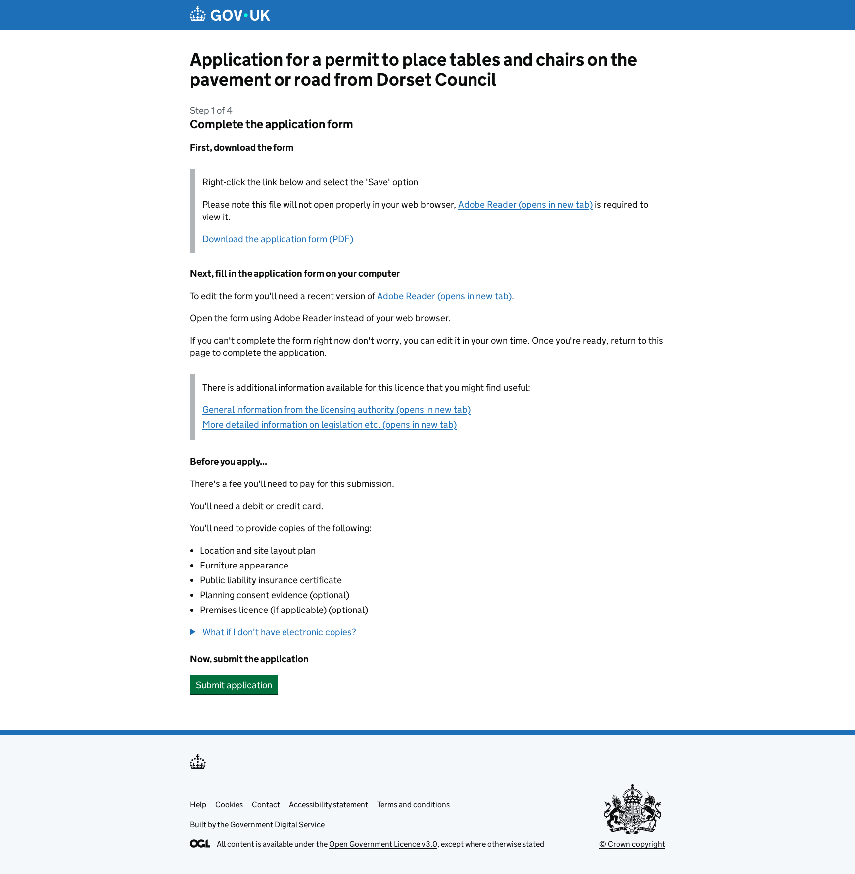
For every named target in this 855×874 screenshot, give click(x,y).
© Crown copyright (632, 844)
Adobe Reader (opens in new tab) (525, 204)
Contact (266, 804)
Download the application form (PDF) (277, 239)
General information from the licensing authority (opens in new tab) (336, 409)
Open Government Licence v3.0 (383, 844)
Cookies (229, 804)
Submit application (234, 685)
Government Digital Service (277, 824)
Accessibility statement (328, 804)
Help (198, 804)
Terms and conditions (413, 804)
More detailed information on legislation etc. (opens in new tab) (329, 424)
